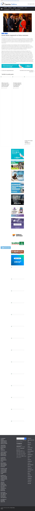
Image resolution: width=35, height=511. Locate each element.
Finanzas (17, 452)
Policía (29, 466)
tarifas (17, 457)
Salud (26, 7)
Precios (29, 471)
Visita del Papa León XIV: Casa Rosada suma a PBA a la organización (3, 447)
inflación (17, 453)
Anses (21, 440)
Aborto (17, 440)
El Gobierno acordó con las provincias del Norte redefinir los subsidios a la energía (4, 471)
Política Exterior (20, 7)
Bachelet (24, 440)
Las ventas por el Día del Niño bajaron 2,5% (3, 500)
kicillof (21, 453)
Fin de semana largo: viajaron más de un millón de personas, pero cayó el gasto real (4, 495)
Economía (10, 7)
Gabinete (20, 452)
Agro (18, 440)
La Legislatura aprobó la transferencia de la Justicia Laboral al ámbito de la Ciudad (4, 441)
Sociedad (14, 7)
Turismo (19, 457)
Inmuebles (29, 461)
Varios (28, 483)
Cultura (12, 9)
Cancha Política (8, 507)
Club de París (21, 441)
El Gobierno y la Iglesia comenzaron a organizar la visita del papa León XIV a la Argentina (4, 478)
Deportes (19, 446)
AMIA (20, 440)
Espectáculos (29, 454)
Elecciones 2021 (18, 449)
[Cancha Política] (1, 8)
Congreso (19, 443)
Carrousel (29, 438)
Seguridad (29, 476)
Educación (22, 448)
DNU (17, 448)
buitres (17, 441)
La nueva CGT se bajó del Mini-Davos (8, 70)
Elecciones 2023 (6, 9)
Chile (18, 441)
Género (22, 452)
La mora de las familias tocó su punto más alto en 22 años (11, 0)
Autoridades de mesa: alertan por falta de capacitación (26, 71)
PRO (28, 473)
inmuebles (20, 453)
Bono (25, 440)
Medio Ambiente (17, 9)
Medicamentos (24, 453)
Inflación (29, 459)
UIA (20, 457)
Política (5, 7)
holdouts (24, 452)
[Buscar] (25, 439)
